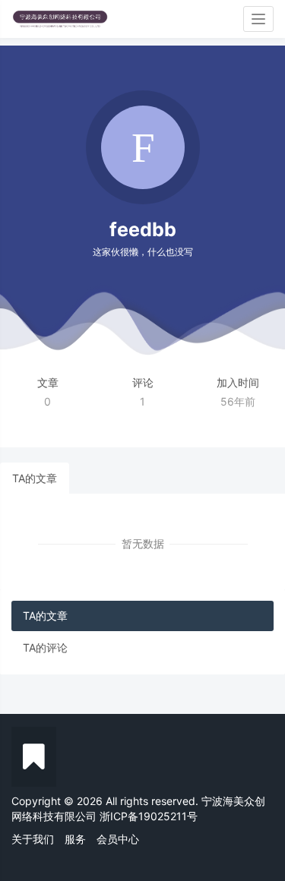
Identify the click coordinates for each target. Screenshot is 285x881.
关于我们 (32, 838)
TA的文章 (34, 478)
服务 (75, 838)
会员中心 (118, 838)
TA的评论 (45, 647)
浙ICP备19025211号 (149, 816)
